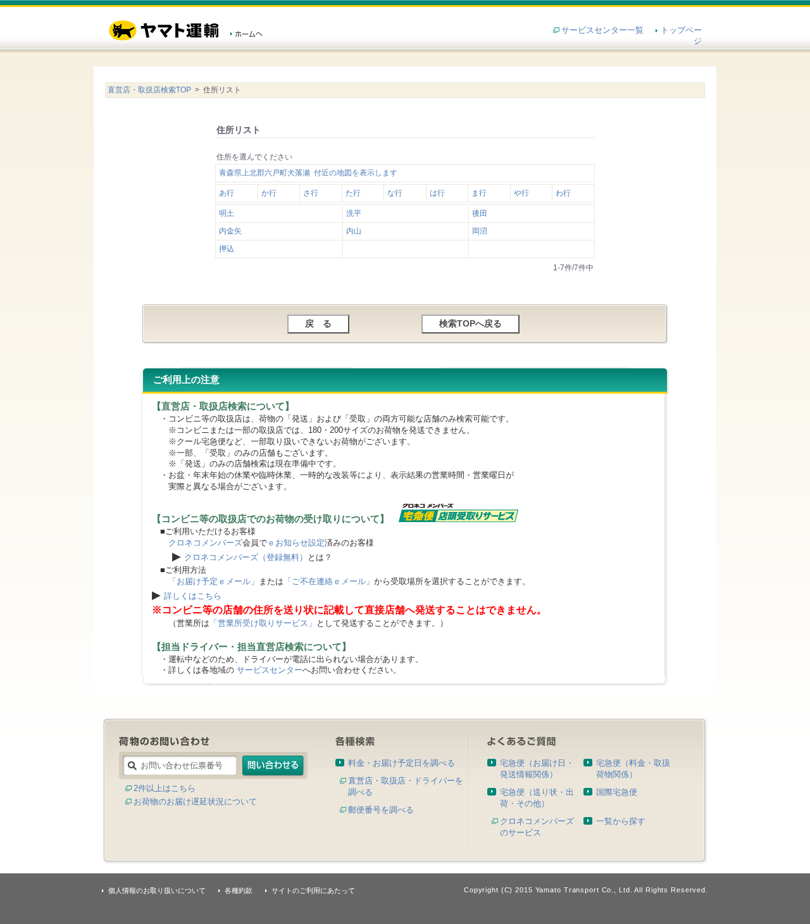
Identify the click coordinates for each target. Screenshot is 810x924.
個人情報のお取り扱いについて (157, 890)
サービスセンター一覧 (602, 30)
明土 (226, 213)
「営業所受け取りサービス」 (262, 623)
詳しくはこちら (192, 596)
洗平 (353, 213)
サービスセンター (269, 670)
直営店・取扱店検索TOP (149, 89)
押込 (226, 248)
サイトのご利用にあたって (313, 890)
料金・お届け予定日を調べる (401, 763)
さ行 (310, 193)
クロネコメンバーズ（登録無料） (246, 557)
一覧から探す (620, 821)
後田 (479, 213)
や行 (521, 193)
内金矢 (230, 231)
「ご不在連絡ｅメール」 (329, 581)
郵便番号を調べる (381, 810)
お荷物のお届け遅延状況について (195, 801)
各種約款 (238, 890)
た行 (353, 193)
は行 (437, 193)
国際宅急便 (616, 792)
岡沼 (479, 231)
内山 (353, 231)
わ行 (563, 193)
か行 (269, 193)
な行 (394, 193)
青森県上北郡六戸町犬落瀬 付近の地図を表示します (308, 172)
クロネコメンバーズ (205, 542)
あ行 (226, 193)
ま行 (479, 193)
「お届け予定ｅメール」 (213, 581)
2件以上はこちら (165, 788)
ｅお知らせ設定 (296, 542)
